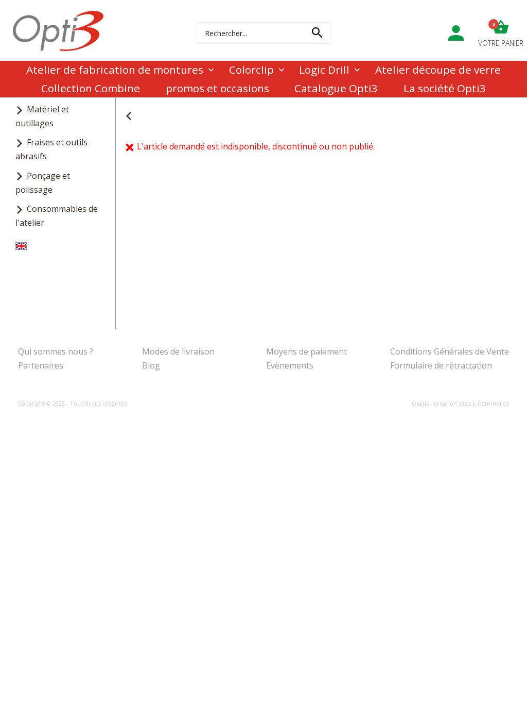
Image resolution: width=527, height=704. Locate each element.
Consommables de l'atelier (56, 215)
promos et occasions (217, 88)
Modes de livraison (178, 351)
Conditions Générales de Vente (449, 351)
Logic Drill (324, 69)
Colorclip (251, 69)
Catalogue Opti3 (336, 88)
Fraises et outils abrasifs (51, 149)
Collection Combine (90, 88)
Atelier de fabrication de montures (114, 69)
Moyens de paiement (306, 351)
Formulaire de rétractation (441, 365)
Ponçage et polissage (42, 182)
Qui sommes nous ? (55, 351)
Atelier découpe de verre (438, 69)
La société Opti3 (444, 88)
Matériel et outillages (42, 116)
